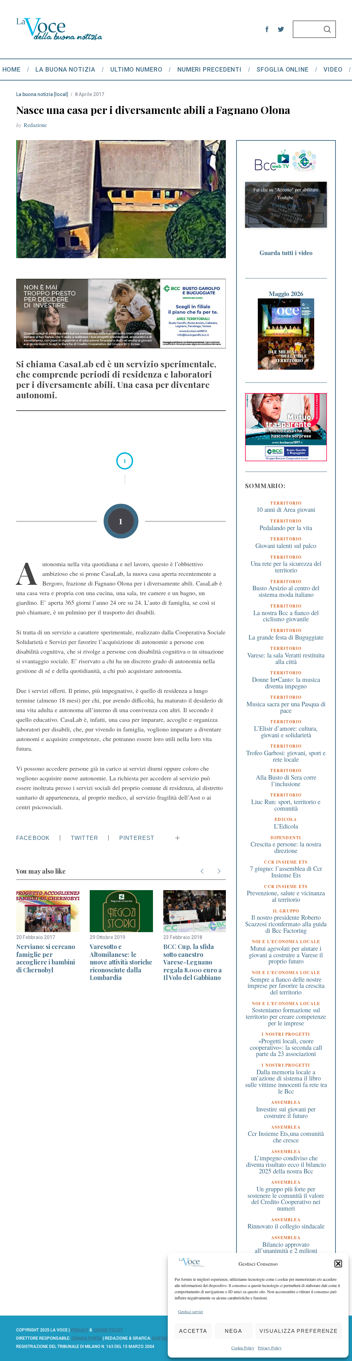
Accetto (286, 218)
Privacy (79, 1330)
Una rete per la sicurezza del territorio (286, 566)
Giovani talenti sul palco (285, 545)
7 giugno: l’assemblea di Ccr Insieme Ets (286, 871)
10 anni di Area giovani (285, 509)
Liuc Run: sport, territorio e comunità (285, 804)
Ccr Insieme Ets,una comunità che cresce (286, 1136)
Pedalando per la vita (286, 527)
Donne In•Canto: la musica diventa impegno (286, 682)
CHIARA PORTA (87, 1338)
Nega (233, 1331)
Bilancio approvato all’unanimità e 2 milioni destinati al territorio (286, 1250)
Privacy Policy (270, 1347)
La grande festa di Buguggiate (286, 637)
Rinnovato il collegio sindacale (286, 1226)
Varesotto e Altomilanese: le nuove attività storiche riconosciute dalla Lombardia (121, 962)
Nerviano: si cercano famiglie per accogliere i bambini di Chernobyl (45, 958)
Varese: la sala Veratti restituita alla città (285, 658)
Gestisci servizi (190, 1311)
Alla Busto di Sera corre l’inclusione (286, 780)
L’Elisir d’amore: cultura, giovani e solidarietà (286, 731)
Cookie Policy (242, 1347)
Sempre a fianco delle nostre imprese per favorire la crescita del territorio (286, 985)
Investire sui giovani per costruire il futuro (286, 1112)
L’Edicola (286, 826)
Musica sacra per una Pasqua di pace (286, 707)
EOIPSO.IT (162, 1338)
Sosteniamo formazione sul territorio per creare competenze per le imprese (286, 1016)
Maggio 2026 (286, 293)
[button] (338, 1263)
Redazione (35, 124)
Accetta (193, 1331)
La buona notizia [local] (42, 94)
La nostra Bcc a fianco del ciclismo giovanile (286, 615)
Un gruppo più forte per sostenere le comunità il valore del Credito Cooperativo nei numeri (286, 1198)
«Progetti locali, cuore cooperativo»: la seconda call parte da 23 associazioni (286, 1047)
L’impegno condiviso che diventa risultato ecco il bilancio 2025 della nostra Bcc (286, 1164)
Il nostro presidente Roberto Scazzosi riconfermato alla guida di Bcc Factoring (286, 923)
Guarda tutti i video (286, 252)
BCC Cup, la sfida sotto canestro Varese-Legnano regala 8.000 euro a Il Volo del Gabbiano (192, 962)
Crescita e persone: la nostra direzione (286, 847)
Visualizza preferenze (299, 1331)
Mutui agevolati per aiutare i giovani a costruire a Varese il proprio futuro (286, 954)
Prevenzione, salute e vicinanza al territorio (286, 896)
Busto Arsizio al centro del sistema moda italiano (285, 591)
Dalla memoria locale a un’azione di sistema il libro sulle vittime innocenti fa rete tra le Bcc (286, 1081)
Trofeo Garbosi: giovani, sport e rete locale (286, 755)
